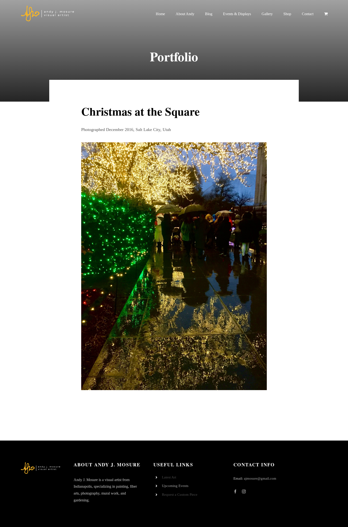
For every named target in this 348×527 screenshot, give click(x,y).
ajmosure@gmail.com (260, 478)
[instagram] (244, 491)
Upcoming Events (175, 486)
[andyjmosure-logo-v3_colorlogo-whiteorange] (48, 7)
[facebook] (235, 491)
